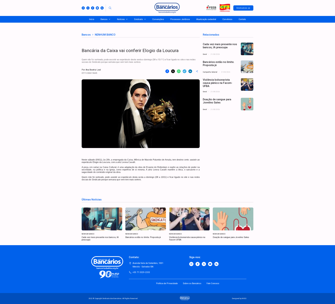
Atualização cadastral (206, 19)
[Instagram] (83, 8)
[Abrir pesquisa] (110, 8)
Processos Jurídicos (180, 19)
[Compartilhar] (197, 71)
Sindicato (138, 19)
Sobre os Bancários (192, 283)
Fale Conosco (212, 283)
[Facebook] (92, 8)
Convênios (227, 19)
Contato (242, 19)
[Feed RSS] (102, 8)
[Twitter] (88, 8)
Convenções (158, 19)
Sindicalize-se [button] (243, 8)
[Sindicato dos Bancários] (167, 12)
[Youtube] (97, 8)
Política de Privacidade (167, 283)
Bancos (103, 19)
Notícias (121, 19)
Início (91, 19)
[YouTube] (210, 264)
